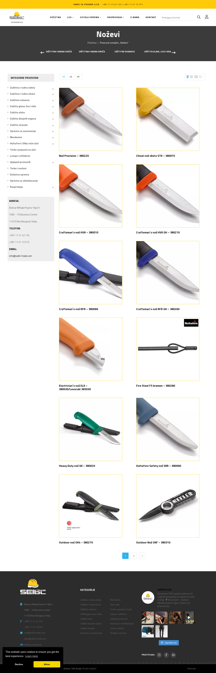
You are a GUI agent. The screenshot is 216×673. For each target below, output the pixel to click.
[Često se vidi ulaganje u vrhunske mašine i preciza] (189, 618)
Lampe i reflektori (20, 156)
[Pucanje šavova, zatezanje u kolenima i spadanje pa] (175, 618)
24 (71, 76)
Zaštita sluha (17, 112)
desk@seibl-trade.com (35, 638)
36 (78, 76)
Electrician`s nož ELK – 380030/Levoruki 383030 (75, 387)
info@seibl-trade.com (20, 256)
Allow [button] (47, 664)
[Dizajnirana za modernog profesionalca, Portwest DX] (148, 631)
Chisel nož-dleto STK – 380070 (155, 156)
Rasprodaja (16, 187)
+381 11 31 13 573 (33, 627)
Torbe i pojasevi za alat (23, 150)
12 (63, 76)
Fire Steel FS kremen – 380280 (155, 386)
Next (142, 556)
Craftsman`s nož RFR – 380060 (78, 309)
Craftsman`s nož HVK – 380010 (78, 232)
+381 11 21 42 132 (33, 621)
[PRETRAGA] (199, 17)
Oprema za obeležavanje (24, 181)
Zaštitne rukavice (124, 51)
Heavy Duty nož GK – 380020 (77, 466)
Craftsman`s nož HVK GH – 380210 (158, 232)
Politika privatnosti (33, 644)
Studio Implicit (89, 668)
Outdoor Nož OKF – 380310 (153, 542)
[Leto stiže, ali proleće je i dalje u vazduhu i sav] (161, 618)
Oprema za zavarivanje (23, 131)
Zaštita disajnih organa (23, 118)
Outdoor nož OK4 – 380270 (76, 542)
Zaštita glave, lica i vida (157, 51)
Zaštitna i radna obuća (92, 51)
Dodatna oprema (19, 174)
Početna (91, 43)
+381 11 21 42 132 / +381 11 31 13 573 (122, 4)
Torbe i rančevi (18, 168)
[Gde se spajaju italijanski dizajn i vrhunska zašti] (161, 631)
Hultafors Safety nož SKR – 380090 (158, 466)
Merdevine (16, 137)
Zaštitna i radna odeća (59, 51)
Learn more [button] (31, 656)
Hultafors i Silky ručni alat (24, 143)
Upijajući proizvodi (20, 162)
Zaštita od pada (19, 125)
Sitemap (191, 668)
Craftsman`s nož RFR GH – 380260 (157, 309)
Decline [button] (19, 664)
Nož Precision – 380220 (74, 156)
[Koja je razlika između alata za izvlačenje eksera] (148, 618)
